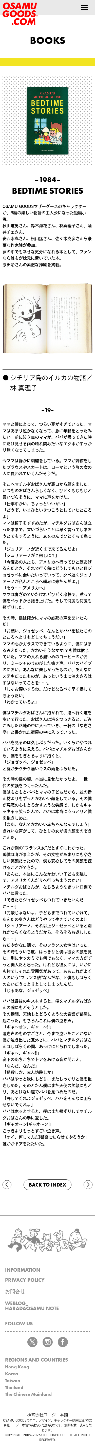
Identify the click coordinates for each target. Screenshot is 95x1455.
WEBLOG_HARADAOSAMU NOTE (32, 1306)
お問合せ (15, 1291)
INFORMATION (22, 1269)
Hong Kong (17, 1367)
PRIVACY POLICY (25, 1280)
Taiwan (12, 1380)
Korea (11, 1373)
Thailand (14, 1387)
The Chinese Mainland (28, 1394)
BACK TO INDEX (47, 1184)
